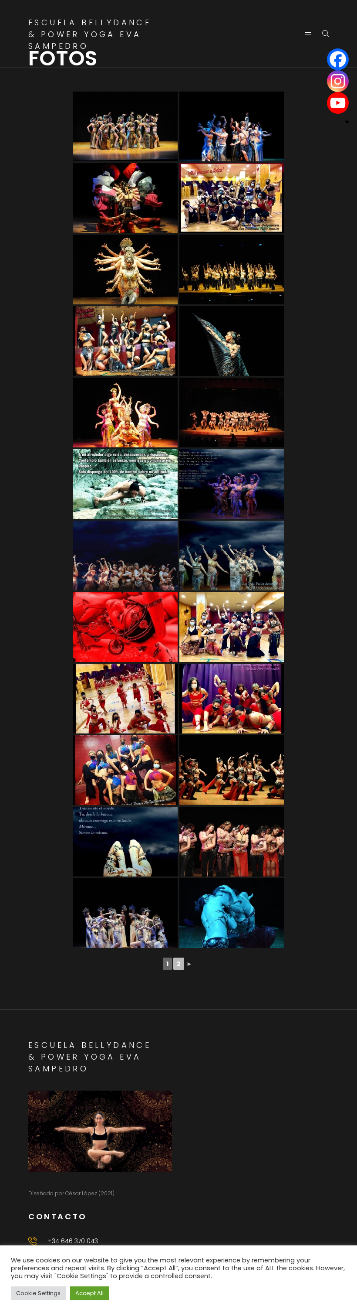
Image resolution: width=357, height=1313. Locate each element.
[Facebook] (338, 59)
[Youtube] (338, 103)
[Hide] (347, 122)
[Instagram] (338, 81)
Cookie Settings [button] (38, 1293)
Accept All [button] (89, 1293)
